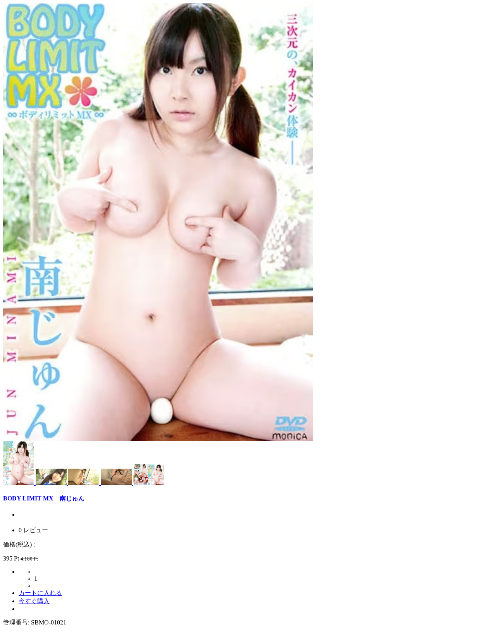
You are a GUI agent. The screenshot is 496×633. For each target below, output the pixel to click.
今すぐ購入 (34, 601)
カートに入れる (40, 593)
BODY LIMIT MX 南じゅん (43, 498)
